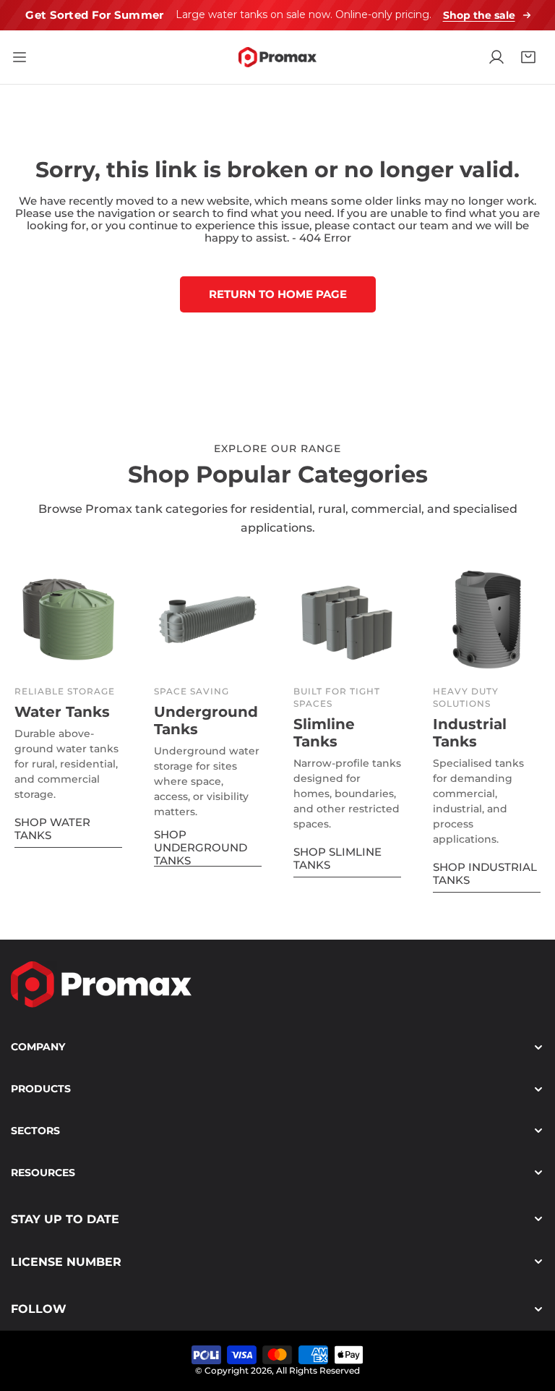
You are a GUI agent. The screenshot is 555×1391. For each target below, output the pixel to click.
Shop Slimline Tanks (337, 858)
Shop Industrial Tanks (485, 873)
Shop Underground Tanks (200, 848)
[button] (528, 57)
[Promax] (277, 57)
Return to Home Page (278, 294)
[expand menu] (19, 57)
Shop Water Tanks (52, 828)
